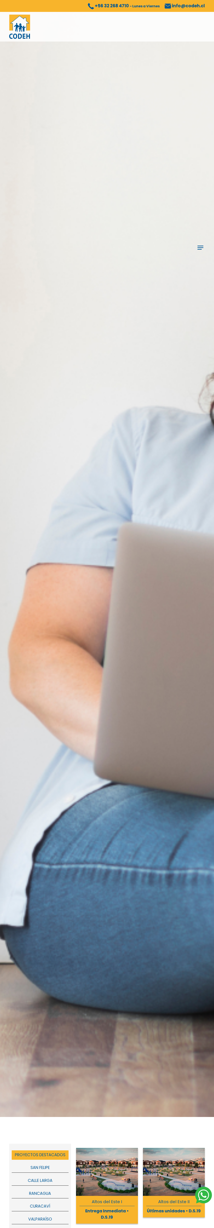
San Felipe (40, 1167)
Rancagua (40, 1193)
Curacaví (40, 1206)
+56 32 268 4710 (127, 6)
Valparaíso (40, 1219)
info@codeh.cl (188, 6)
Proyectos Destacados (40, 1155)
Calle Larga (40, 1180)
